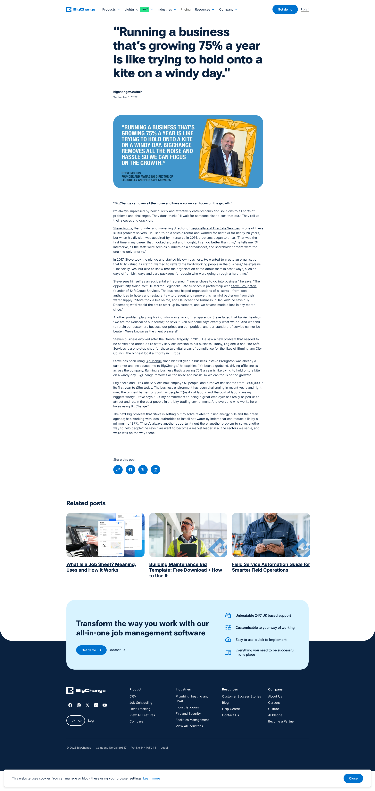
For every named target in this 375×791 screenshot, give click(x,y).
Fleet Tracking (139, 709)
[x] (143, 469)
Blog (225, 703)
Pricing (185, 9)
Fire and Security (188, 713)
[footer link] (85, 691)
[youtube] (105, 705)
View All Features (142, 715)
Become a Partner (281, 721)
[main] (83, 9)
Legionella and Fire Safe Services (215, 228)
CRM (133, 696)
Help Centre (231, 709)
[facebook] (130, 469)
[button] (111, 9)
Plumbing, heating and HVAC (192, 698)
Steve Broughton (243, 286)
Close (353, 778)
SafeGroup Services (144, 291)
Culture (273, 709)
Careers (274, 703)
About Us (275, 696)
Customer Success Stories (241, 696)
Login (92, 720)
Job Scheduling (140, 703)
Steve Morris (122, 228)
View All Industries (189, 726)
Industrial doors (187, 707)
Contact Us (230, 715)
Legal (164, 747)
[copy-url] (118, 469)
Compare (136, 721)
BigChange (154, 361)
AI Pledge (275, 715)
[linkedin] (155, 469)
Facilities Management (192, 720)
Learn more (151, 778)
